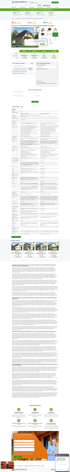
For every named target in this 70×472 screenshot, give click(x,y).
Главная (13, 18)
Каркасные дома (22, 7)
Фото (22, 106)
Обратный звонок (55, 2)
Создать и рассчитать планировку (55, 34)
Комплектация (15, 106)
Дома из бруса (13, 7)
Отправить (17, 456)
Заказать (16, 236)
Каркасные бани (40, 7)
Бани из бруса (31, 7)
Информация (38, 465)
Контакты (57, 7)
